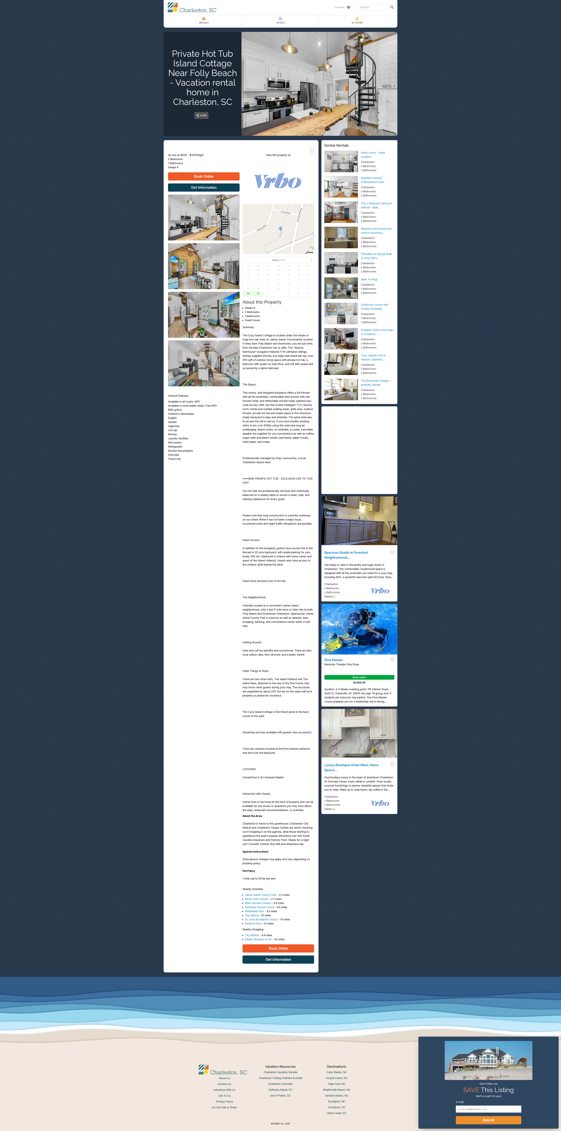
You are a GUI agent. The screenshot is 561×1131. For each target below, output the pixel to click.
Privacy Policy (224, 1101)
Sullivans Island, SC (280, 1089)
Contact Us (224, 1084)
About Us (224, 1078)
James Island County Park (260, 894)
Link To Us (224, 1095)
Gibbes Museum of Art (258, 939)
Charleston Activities (280, 1083)
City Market (252, 935)
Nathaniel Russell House (259, 907)
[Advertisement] (359, 429)
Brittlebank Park (254, 911)
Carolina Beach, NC (336, 1095)
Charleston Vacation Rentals (280, 1072)
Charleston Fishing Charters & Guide (280, 1078)
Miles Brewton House (258, 903)
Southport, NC (336, 1101)
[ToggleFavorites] (312, 151)
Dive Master (333, 660)
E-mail (460, 1102)
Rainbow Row (253, 923)
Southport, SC (336, 1107)
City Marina (252, 915)
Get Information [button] (204, 187)
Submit (488, 1120)
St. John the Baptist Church (261, 919)
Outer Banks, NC (337, 1072)
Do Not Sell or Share (224, 1107)
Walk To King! (369, 279)
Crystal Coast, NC (337, 1078)
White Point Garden (256, 899)
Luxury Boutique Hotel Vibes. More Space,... (351, 767)
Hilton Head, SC (336, 1113)
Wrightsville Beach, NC (336, 1089)
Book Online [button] (203, 176)
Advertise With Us (224, 1089)
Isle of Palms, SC (280, 1095)
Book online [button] (359, 677)
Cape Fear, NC (336, 1083)
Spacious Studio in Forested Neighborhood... (346, 555)
